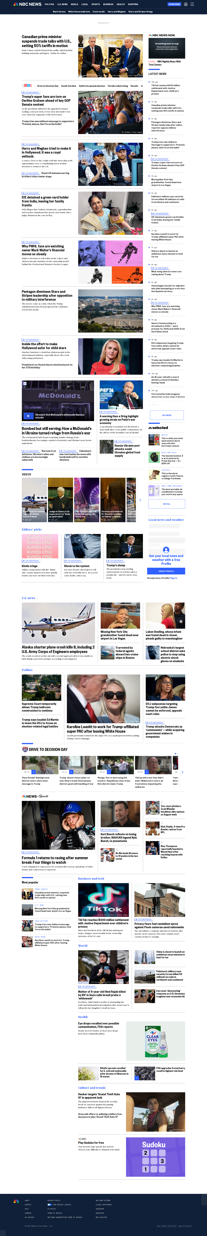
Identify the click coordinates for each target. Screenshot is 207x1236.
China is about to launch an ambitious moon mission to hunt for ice (167, 253)
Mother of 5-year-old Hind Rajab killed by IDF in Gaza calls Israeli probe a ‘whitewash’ (102, 994)
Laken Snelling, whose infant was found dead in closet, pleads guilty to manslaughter (164, 635)
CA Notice (51, 1209)
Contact (28, 1205)
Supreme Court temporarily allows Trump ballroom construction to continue (39, 707)
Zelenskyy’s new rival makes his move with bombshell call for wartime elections (75, 455)
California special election (92, 85)
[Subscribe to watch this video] (58, 400)
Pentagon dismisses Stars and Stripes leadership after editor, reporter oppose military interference (167, 126)
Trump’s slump (115, 565)
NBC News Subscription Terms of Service (64, 1217)
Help (26, 1209)
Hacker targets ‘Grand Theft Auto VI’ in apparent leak (99, 1095)
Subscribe (100, 1209)
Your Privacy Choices (62, 1205)
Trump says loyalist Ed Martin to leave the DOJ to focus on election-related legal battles (167, 362)
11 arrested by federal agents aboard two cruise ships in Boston (168, 395)
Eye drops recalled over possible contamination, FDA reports (98, 1025)
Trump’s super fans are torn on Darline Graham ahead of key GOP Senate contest (46, 100)
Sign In (174, 578)
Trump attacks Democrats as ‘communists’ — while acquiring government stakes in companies (165, 731)
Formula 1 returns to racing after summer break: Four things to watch (55, 860)
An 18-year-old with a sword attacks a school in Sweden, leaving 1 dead (165, 379)
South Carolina (68, 85)
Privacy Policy (53, 1200)
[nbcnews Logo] (16, 1201)
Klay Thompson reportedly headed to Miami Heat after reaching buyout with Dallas (172, 851)
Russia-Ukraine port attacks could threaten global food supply (127, 450)
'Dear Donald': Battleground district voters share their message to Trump (35, 780)
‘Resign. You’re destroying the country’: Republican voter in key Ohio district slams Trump (113, 780)
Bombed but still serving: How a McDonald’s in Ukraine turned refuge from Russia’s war (57, 430)
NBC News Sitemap (103, 1200)
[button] (85, 4)
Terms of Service (54, 1213)
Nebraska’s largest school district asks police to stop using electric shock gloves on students (173, 654)
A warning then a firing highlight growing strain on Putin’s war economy (119, 419)
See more (167, 415)
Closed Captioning (103, 1205)
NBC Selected (101, 1217)
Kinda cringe (29, 566)
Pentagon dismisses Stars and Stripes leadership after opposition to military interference (47, 295)
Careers (28, 1213)
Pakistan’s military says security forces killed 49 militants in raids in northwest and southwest (167, 199)
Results (134, 85)
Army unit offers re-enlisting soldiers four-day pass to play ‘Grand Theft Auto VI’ (100, 1115)
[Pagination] (175, 753)
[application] (110, 356)
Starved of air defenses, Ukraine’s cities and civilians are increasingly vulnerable (39, 455)
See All (167, 504)
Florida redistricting (118, 85)
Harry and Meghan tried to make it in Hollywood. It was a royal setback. (46, 152)
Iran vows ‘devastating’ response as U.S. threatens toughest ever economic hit (170, 993)
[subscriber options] (186, 4)
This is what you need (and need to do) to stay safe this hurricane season (172, 442)
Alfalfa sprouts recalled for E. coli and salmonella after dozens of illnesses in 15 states (114, 1072)
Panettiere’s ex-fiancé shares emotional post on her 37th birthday (47, 366)
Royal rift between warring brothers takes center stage (45, 174)
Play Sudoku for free (91, 1142)
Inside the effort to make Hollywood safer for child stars (44, 346)
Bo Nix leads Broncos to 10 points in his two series (127, 855)
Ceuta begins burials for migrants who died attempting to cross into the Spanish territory (168, 288)
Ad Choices (29, 1217)
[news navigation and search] (192, 4)
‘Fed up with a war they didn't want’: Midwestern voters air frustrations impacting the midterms (149, 782)
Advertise (100, 1213)
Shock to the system (76, 566)
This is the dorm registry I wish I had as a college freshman (172, 476)
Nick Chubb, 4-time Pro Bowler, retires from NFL (173, 829)
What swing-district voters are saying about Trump (166, 273)
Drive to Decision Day (47, 85)
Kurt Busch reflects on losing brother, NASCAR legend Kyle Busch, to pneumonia (119, 837)
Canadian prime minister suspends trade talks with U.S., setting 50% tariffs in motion (46, 41)
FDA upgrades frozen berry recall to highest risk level (170, 1069)
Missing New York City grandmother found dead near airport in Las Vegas (166, 182)
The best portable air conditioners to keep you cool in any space (172, 492)
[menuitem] (49, 4)
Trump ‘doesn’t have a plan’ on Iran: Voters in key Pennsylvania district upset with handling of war (77, 780)
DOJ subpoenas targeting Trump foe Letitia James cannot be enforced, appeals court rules (167, 345)
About (27, 1200)
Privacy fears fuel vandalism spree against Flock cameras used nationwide (159, 925)
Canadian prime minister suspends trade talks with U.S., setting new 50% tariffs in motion (167, 108)
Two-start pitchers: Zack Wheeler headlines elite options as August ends (172, 810)
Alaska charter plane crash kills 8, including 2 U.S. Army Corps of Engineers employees (58, 649)
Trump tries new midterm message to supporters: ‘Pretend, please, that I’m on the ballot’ (48, 122)
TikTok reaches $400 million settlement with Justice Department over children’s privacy (165, 89)
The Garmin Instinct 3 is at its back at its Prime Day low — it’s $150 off (172, 459)
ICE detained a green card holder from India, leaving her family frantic (45, 201)
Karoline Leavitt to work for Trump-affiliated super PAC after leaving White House (167, 236)
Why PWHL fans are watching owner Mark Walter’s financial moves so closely (43, 250)
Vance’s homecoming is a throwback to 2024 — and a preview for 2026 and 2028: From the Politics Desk (168, 327)
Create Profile (166, 571)
